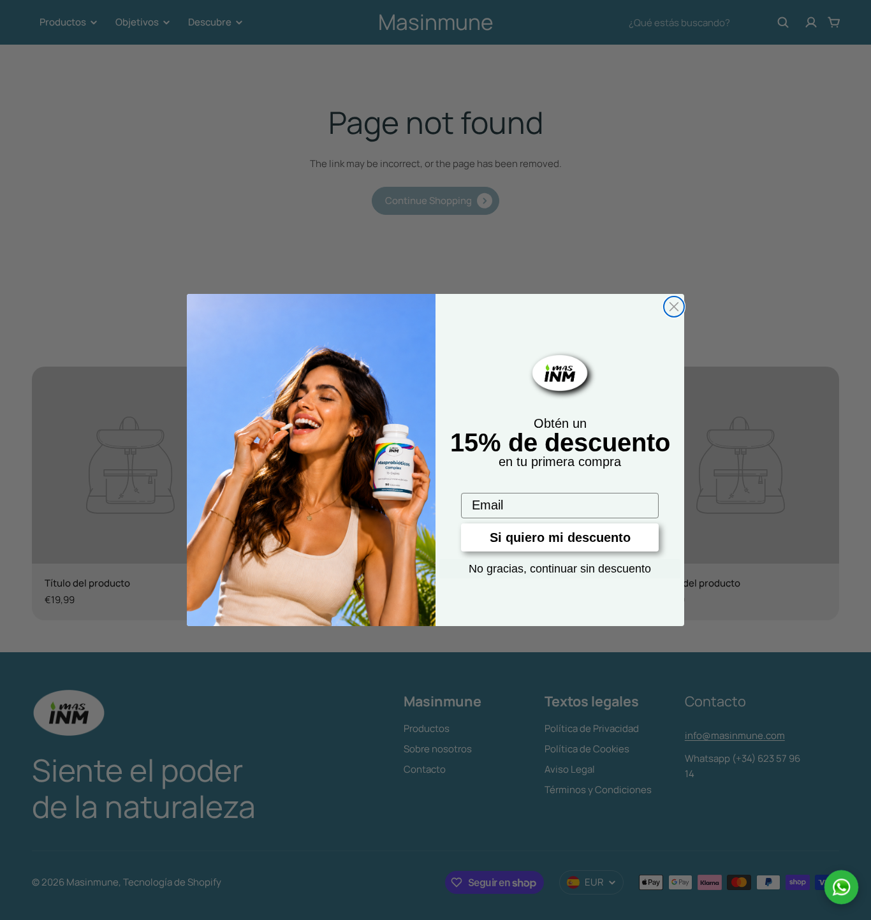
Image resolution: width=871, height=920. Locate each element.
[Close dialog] (674, 306)
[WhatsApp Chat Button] (841, 887)
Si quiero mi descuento (560, 537)
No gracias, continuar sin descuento (560, 568)
